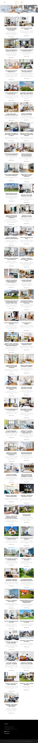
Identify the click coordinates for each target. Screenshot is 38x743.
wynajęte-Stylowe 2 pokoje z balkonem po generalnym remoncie (26, 134)
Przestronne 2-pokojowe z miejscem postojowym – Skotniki (26, 410)
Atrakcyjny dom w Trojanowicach (26, 515)
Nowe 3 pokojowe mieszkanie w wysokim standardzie (11, 175)
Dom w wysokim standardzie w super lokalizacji (26, 51)
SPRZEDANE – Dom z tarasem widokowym (26, 684)
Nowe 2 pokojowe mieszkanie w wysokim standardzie (11, 154)
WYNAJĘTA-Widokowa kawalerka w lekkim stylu (11, 432)
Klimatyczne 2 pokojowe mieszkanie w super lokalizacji (26, 175)
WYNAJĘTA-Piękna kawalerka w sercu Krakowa (11, 410)
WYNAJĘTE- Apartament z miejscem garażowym (11, 496)
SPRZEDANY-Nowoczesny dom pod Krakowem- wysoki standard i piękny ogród (11, 302)
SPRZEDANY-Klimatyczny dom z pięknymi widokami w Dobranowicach (26, 601)
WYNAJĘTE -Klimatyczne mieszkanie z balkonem (26, 195)
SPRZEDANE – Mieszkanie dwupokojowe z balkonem (26, 663)
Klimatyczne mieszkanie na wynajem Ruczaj (11, 93)
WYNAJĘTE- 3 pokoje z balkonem (27, 559)
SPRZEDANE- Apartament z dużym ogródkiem (11, 643)
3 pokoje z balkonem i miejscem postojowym (11, 475)
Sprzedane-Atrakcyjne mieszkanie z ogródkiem (11, 580)
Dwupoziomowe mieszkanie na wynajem (11, 323)
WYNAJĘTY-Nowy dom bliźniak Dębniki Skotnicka (11, 539)
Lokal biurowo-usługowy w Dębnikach (26, 539)
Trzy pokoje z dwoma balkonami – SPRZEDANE (11, 663)
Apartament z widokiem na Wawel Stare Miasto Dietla (26, 93)
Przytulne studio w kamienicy (26, 323)
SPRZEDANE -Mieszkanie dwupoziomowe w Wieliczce (26, 580)
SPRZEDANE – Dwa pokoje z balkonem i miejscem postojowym (11, 705)
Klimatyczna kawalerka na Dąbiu (26, 238)
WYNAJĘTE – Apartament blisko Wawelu (11, 601)
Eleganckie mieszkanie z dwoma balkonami (26, 281)
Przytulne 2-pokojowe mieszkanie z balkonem (26, 388)
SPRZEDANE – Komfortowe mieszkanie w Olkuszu (26, 496)
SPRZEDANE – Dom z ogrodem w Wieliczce (26, 641)
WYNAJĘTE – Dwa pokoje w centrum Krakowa (11, 684)
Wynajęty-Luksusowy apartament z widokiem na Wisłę (26, 259)
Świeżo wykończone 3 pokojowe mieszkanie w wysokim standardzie (26, 155)
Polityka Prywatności (28, 741)
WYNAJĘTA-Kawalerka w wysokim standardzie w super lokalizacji (11, 281)
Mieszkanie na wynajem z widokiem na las (11, 71)
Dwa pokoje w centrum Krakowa (26, 29)
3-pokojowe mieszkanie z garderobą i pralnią (27, 344)
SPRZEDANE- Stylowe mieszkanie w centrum (26, 216)
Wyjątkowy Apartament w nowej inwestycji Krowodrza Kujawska (11, 134)
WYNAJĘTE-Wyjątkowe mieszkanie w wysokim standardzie (11, 453)
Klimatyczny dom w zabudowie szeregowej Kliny (11, 115)
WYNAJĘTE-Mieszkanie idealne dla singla (11, 622)
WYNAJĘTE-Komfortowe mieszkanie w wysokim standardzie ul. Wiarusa (26, 475)
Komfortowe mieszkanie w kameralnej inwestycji (11, 51)
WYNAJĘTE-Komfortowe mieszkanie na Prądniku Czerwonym (11, 216)
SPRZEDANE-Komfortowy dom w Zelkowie (26, 622)
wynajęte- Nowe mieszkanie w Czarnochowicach (11, 259)
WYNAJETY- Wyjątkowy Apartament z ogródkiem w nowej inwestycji (26, 431)
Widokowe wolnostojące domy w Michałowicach (11, 194)
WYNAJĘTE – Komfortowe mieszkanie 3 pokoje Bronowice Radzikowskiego (11, 517)
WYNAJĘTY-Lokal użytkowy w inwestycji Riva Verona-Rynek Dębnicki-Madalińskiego (11, 344)
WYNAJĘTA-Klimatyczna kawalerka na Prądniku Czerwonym (11, 366)
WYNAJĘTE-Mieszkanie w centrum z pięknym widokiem (11, 238)
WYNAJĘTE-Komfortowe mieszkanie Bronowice (26, 453)
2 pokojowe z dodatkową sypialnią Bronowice (27, 71)
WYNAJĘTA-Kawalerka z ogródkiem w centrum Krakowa (11, 388)
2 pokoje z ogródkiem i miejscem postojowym (26, 114)
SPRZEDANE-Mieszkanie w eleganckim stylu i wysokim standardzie (26, 302)
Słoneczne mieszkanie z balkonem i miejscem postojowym (11, 29)
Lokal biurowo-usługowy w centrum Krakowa (11, 559)
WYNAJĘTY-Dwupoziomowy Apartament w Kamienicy (26, 366)
